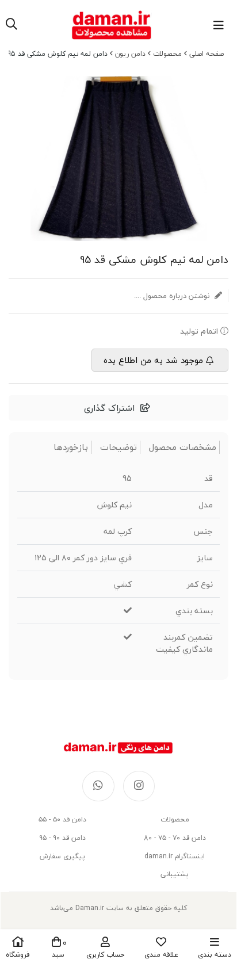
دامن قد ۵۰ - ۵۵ (62, 819)
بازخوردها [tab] (70, 447)
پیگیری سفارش (62, 856)
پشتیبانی (174, 874)
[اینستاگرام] (139, 786)
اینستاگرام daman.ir (174, 856)
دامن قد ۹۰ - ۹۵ (62, 838)
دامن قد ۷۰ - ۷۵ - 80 (175, 838)
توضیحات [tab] (118, 447)
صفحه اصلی (206, 54)
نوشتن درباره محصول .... (173, 295)
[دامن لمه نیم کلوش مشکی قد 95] (118, 748)
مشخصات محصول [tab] (182, 447)
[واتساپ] (98, 786)
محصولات (167, 54)
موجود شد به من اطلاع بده (153, 360)
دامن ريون (130, 54)
